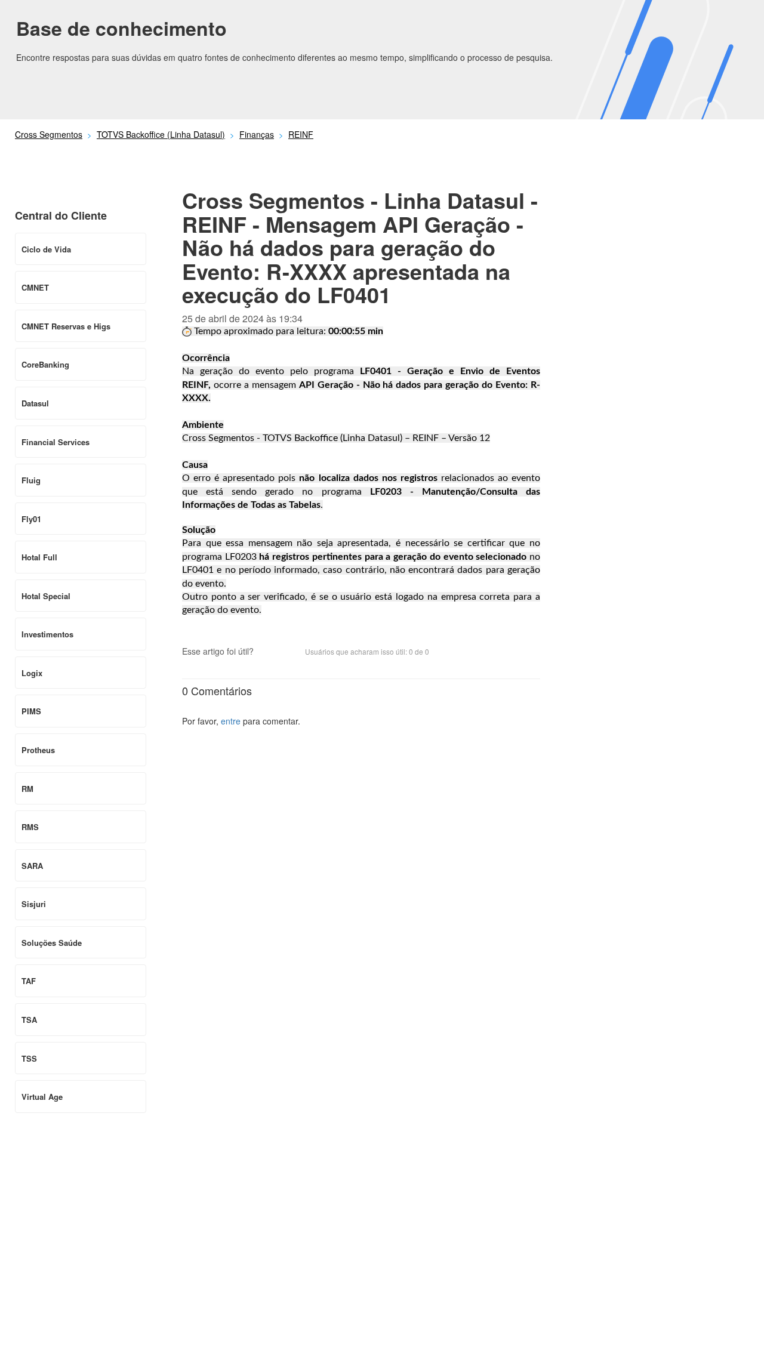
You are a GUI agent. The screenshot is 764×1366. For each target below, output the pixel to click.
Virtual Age (42, 1096)
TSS (29, 1058)
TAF (28, 980)
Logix (31, 673)
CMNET (35, 287)
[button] (268, 653)
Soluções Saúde (51, 942)
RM (27, 788)
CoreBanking (45, 364)
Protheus (38, 750)
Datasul (35, 403)
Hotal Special (45, 596)
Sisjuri (33, 903)
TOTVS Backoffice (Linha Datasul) (161, 134)
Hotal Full (39, 557)
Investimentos (47, 634)
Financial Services (55, 442)
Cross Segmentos (48, 134)
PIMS (31, 711)
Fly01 (31, 519)
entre (231, 721)
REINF (300, 134)
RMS (30, 826)
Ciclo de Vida (46, 249)
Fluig (31, 480)
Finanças (256, 134)
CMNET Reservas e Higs (65, 326)
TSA (29, 1019)
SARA (32, 865)
